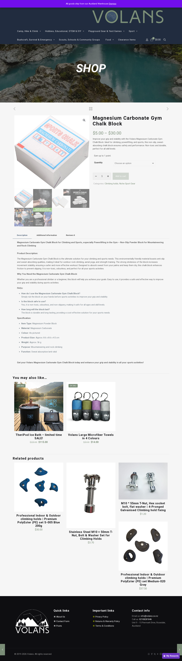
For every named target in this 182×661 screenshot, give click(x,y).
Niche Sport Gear (127, 183)
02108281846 (145, 619)
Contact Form (62, 621)
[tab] (22, 235)
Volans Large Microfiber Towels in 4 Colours (91, 436)
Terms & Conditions (104, 626)
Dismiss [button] (112, 3)
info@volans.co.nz (149, 616)
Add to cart (120, 176)
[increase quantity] (108, 176)
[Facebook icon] (152, 654)
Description (22, 235)
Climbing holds (111, 183)
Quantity (98, 162)
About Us (60, 616)
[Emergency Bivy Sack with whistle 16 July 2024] (2, 649)
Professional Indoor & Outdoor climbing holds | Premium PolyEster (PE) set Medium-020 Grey (143, 579)
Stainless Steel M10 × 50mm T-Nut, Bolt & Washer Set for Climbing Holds (91, 535)
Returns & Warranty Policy (107, 621)
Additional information (47, 235)
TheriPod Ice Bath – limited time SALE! (39, 436)
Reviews (70, 235)
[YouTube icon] (158, 654)
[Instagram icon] (161, 654)
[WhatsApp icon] (149, 654)
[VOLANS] (127, 17)
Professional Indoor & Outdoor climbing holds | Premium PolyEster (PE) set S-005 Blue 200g (38, 520)
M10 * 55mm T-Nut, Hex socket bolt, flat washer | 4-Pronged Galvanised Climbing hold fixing (143, 507)
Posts (59, 626)
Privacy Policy (101, 616)
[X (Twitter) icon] (155, 654)
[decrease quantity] (95, 176)
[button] (84, 120)
